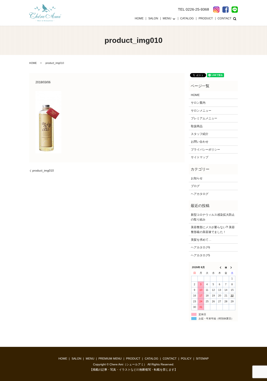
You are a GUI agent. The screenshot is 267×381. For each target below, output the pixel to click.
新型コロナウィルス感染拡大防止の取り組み (213, 217)
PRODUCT (206, 18)
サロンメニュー (201, 110)
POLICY (186, 358)
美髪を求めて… (201, 239)
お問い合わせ (199, 141)
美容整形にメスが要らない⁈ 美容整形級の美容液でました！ (213, 229)
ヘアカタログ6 (200, 247)
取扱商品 (197, 126)
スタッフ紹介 (199, 134)
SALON (153, 18)
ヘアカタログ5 (200, 255)
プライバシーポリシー (205, 149)
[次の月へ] (232, 267)
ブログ (195, 186)
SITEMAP (202, 358)
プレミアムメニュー (204, 118)
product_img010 (43, 170)
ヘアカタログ (199, 193)
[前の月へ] (220, 267)
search (235, 18)
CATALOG (187, 18)
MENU (167, 18)
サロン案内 (198, 102)
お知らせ (197, 178)
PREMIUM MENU (110, 358)
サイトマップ (199, 157)
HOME (139, 18)
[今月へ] (226, 267)
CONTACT (225, 18)
